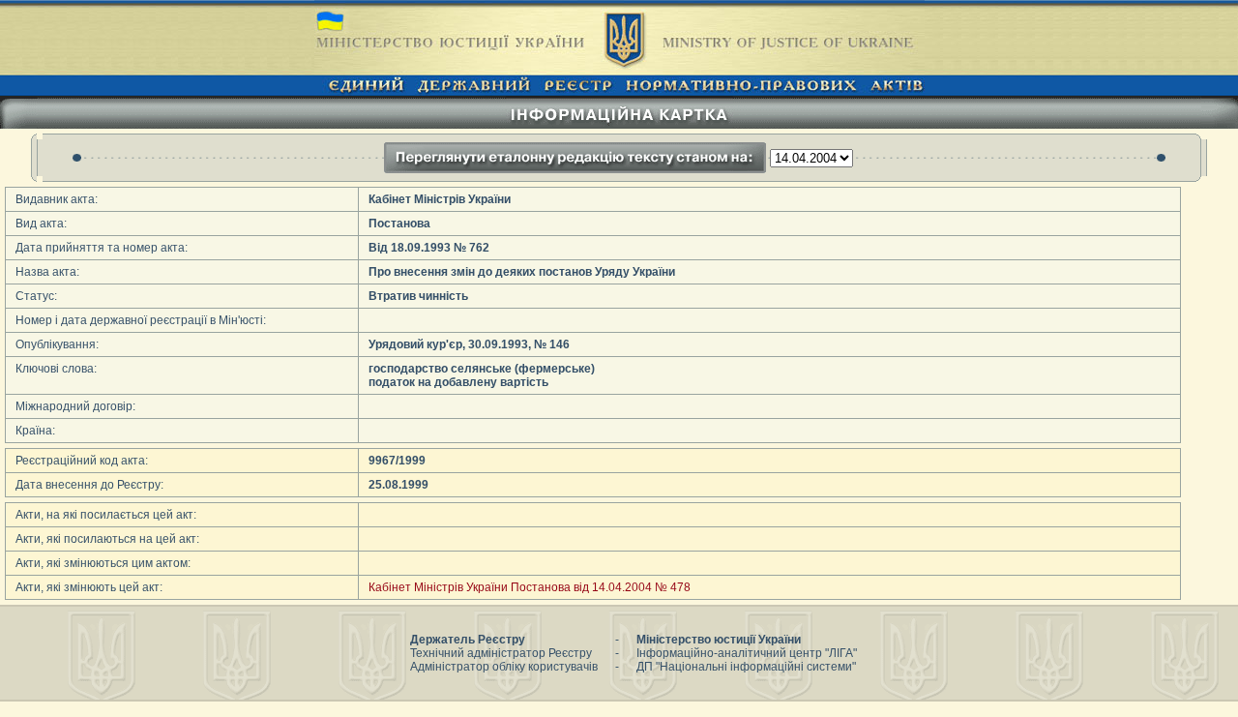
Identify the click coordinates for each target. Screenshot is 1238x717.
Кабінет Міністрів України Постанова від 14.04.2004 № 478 (529, 587)
